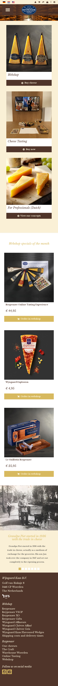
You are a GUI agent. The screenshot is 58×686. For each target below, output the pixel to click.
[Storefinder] (47, 2)
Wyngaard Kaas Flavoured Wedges (23, 632)
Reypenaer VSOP (12, 612)
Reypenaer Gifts (12, 618)
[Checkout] (43, 2)
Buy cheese (30, 83)
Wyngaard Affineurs (14, 622)
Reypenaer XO (11, 615)
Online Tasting (11, 656)
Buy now (30, 149)
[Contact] (54, 2)
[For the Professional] (50, 2)
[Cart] (39, 2)
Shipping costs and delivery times (23, 635)
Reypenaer (8, 608)
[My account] (35, 2)
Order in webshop (30, 319)
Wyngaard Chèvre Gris (16, 629)
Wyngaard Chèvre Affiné (17, 625)
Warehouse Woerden (15, 652)
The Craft (8, 649)
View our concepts (30, 216)
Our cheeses (9, 646)
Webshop (7, 659)
